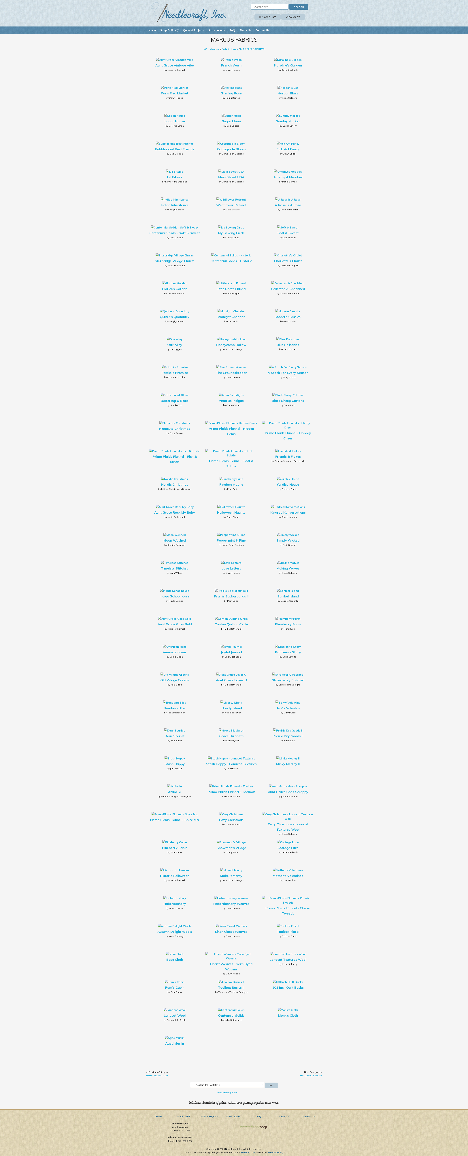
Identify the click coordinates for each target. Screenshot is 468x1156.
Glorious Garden (174, 289)
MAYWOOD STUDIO (311, 1075)
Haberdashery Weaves (231, 904)
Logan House (175, 121)
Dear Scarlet (174, 736)
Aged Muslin (174, 1043)
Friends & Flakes (288, 456)
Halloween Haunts (231, 512)
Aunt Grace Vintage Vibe (174, 65)
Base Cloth (174, 959)
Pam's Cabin (174, 987)
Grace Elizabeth (231, 736)
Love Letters (231, 568)
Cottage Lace (288, 848)
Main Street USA (231, 177)
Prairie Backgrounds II (231, 596)
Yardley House (288, 484)
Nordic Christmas (174, 484)
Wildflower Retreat (231, 205)
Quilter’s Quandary (174, 317)
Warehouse (211, 49)
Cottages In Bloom (231, 149)
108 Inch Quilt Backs (288, 987)
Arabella (174, 792)
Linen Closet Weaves (231, 932)
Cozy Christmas (231, 820)
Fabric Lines (230, 49)
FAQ (232, 30)
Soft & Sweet (288, 233)
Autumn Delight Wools (174, 932)
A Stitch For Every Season (288, 373)
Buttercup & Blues (174, 401)
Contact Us (262, 30)
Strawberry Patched (288, 680)
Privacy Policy (275, 1152)
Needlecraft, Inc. (188, 12)
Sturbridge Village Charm (174, 261)
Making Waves (288, 568)
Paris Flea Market (174, 93)
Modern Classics (288, 317)
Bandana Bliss (175, 708)
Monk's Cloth (288, 1015)
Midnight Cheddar (231, 317)
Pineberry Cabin (174, 848)
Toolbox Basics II (231, 987)
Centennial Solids (231, 1015)
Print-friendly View (227, 1092)
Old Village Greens (174, 680)
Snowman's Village (231, 848)
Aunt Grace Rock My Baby (174, 512)
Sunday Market (288, 121)
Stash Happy (175, 764)
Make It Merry (231, 876)
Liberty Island (231, 708)
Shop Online (183, 1116)
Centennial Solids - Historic (231, 261)
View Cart (293, 17)
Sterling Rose (231, 93)
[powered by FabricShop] (253, 1127)
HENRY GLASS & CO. (157, 1075)
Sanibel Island (288, 596)
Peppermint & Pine (231, 540)
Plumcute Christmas (174, 428)
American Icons (174, 652)
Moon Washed (174, 540)
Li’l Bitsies (174, 177)
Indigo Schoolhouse (175, 596)
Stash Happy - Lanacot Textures (231, 764)
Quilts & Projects (193, 30)
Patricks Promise (174, 373)
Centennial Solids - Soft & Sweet (174, 233)
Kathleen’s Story (288, 652)
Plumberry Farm (288, 624)
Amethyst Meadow (288, 177)
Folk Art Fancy (288, 149)
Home (152, 30)
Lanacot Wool (175, 1015)
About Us (245, 30)
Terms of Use (248, 1152)
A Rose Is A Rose (288, 205)
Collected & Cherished (288, 289)
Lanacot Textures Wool (288, 959)
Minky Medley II (288, 764)
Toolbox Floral (288, 932)
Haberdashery (174, 904)
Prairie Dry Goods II (288, 736)
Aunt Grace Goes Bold (175, 624)
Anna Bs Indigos (231, 401)
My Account (267, 17)
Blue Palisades (288, 345)
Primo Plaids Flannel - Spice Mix (174, 820)
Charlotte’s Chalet (288, 261)
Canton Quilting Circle (231, 624)
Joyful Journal (231, 652)
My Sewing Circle (231, 233)
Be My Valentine (288, 708)
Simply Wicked (287, 540)
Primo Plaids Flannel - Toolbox (231, 792)
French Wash (231, 65)
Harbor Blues (288, 93)
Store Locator (216, 30)
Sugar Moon (231, 121)
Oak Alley (174, 345)
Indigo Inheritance (174, 205)
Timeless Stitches (174, 568)
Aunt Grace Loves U (231, 680)
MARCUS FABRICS (252, 49)
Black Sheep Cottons (288, 401)
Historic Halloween (174, 876)
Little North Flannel (231, 289)
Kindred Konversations (288, 512)
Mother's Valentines (288, 876)
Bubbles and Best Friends (174, 149)
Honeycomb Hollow (231, 345)
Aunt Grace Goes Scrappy (288, 792)
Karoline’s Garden (288, 65)
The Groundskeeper (231, 373)
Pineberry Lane (231, 484)
